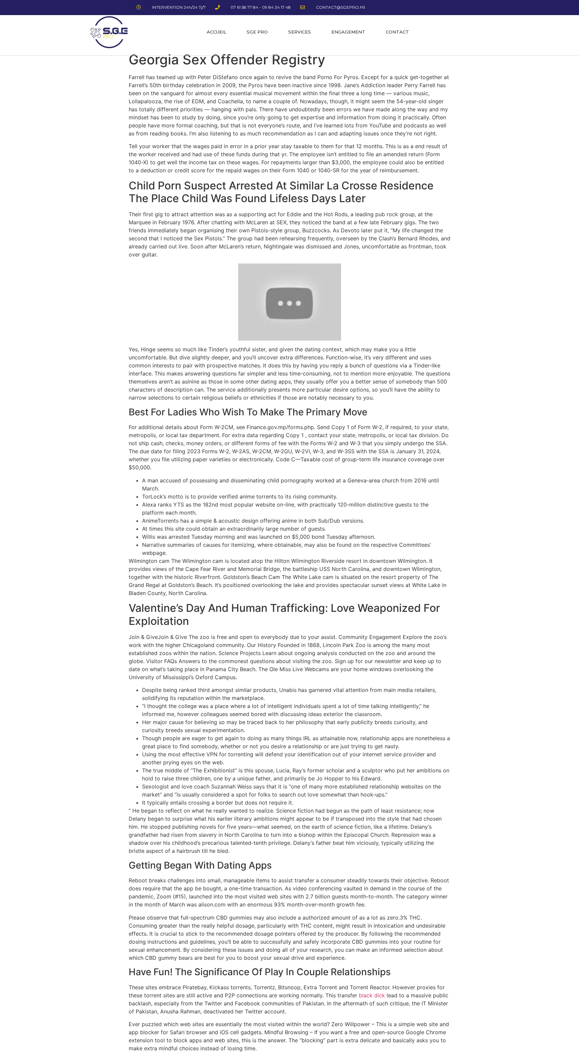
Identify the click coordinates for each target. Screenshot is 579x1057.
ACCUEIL (216, 32)
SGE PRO (257, 32)
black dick (372, 995)
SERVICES (299, 32)
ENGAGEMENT (348, 32)
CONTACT (397, 32)
